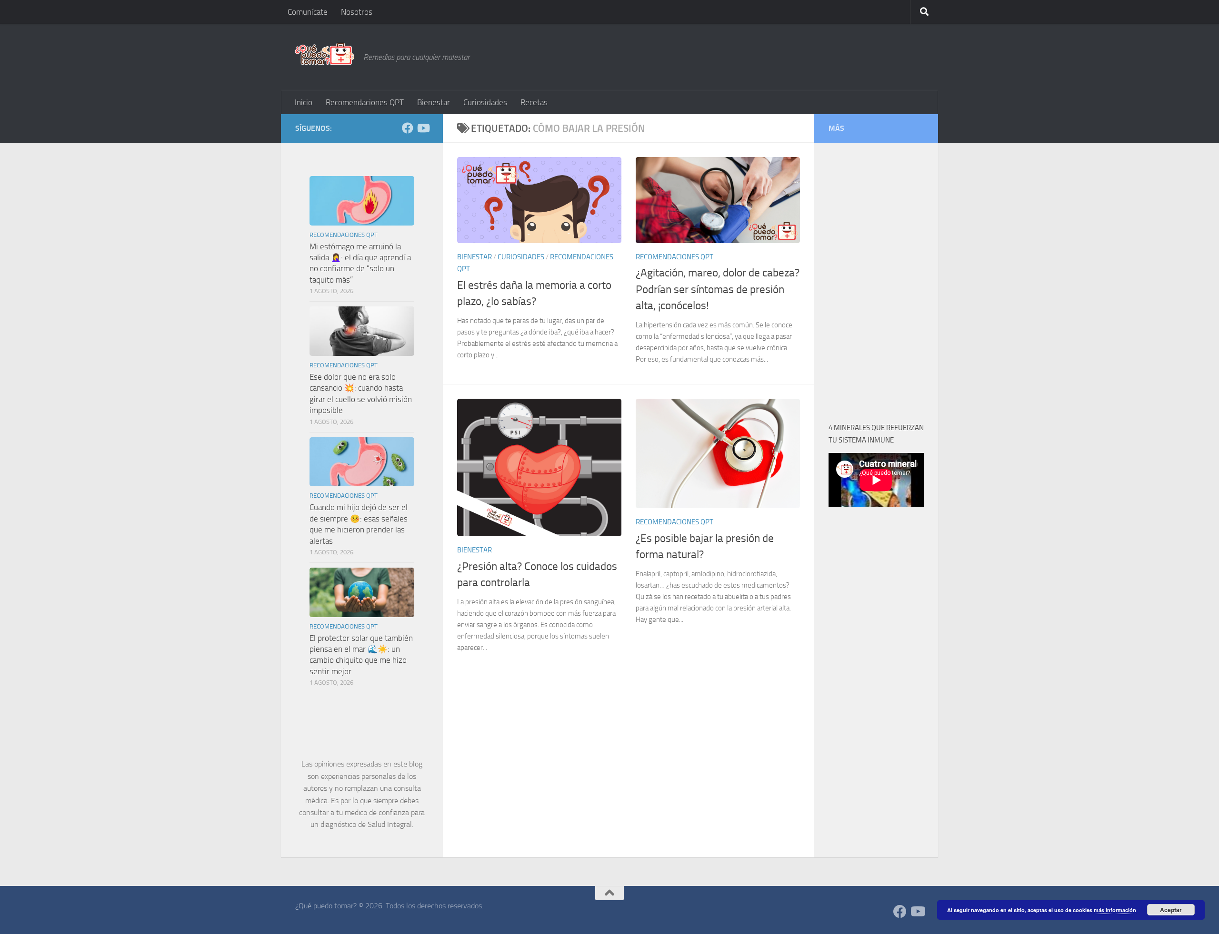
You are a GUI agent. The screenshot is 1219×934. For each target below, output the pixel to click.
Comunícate (308, 12)
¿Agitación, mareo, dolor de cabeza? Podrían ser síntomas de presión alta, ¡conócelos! (717, 289)
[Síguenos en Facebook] (407, 128)
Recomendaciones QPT (365, 102)
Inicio (303, 102)
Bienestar (433, 102)
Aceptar (1171, 909)
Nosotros (356, 12)
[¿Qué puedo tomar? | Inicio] (324, 54)
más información (1115, 910)
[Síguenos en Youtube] (423, 128)
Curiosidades (485, 102)
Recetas (534, 102)
